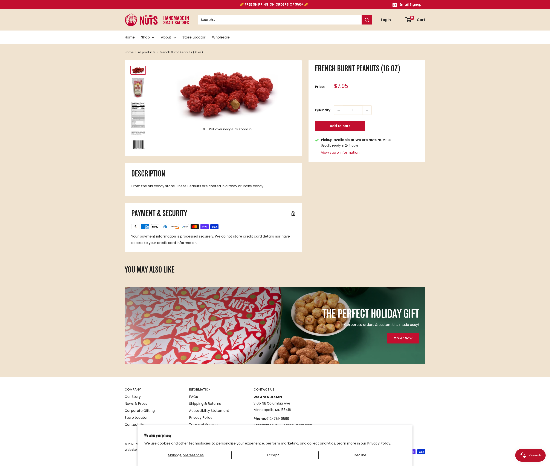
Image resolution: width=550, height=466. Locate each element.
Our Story (133, 396)
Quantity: (323, 110)
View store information (340, 152)
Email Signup (410, 4)
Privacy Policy (200, 417)
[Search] (367, 20)
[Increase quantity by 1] (366, 110)
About (166, 37)
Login (386, 19)
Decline (360, 455)
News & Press (136, 403)
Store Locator (194, 37)
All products (147, 52)
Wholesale (221, 37)
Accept (272, 455)
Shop (145, 37)
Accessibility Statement (209, 410)
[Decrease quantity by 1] (338, 110)
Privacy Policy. (379, 443)
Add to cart (340, 126)
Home (130, 37)
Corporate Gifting (140, 410)
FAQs (193, 396)
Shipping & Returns (205, 403)
